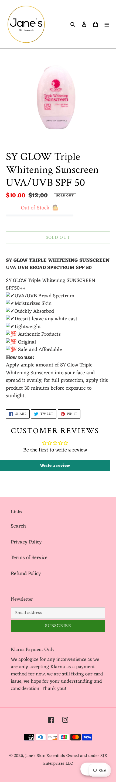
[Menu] (106, 24)
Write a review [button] (55, 466)
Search (18, 526)
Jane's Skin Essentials (45, 756)
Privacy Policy (26, 542)
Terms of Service (29, 557)
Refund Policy (26, 573)
